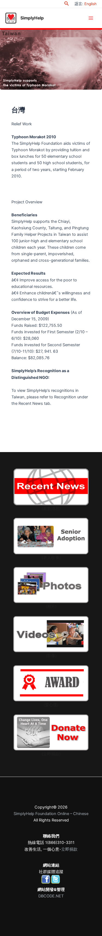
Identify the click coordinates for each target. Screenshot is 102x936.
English (90, 4)
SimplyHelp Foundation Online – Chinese (51, 813)
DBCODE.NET (51, 896)
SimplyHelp (32, 18)
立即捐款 (69, 849)
